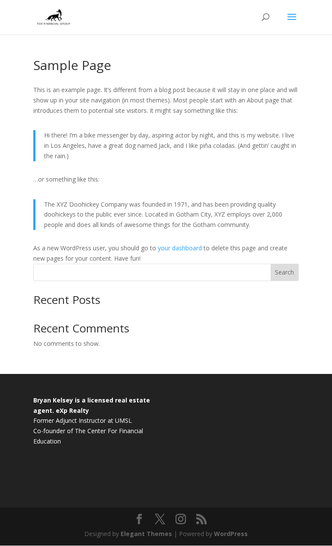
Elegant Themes (146, 534)
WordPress (231, 534)
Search (284, 272)
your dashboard (180, 248)
